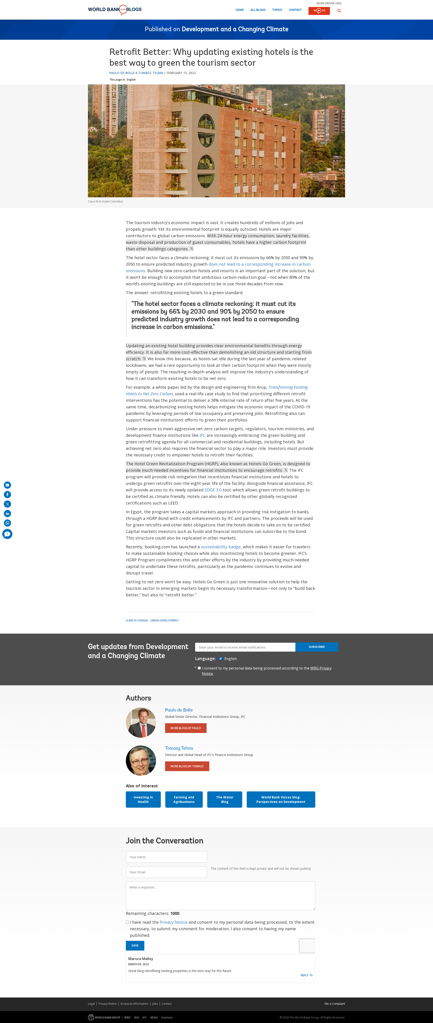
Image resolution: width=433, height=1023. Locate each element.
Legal (91, 1004)
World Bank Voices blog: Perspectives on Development (280, 799)
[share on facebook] (7, 494)
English (131, 79)
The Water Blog (224, 799)
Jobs (155, 1004)
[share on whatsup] (7, 523)
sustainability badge (221, 546)
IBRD (127, 1017)
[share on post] (7, 504)
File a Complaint (335, 1004)
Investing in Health (143, 799)
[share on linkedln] (7, 513)
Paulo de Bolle (122, 72)
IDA (136, 1017)
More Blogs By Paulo (186, 728)
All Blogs (258, 10)
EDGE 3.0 (213, 490)
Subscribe (317, 647)
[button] (339, 11)
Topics (277, 10)
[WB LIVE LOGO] (319, 11)
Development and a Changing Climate (235, 29)
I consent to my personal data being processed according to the (267, 671)
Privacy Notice (174, 922)
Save (135, 945)
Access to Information (134, 1004)
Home (240, 10)
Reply (304, 975)
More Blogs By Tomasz (187, 766)
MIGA (154, 1017)
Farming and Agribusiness (184, 799)
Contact (295, 10)
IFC (202, 435)
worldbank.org (329, 3)
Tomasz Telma (150, 72)
